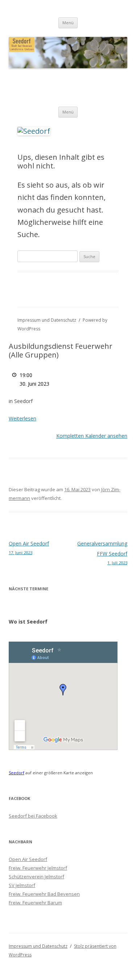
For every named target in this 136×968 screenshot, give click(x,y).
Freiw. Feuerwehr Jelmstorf (38, 868)
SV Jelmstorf (22, 885)
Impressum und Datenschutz (46, 320)
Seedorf (16, 772)
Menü (68, 22)
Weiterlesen (22, 418)
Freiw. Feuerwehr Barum (35, 902)
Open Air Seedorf (29, 547)
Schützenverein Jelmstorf (36, 876)
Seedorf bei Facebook (33, 816)
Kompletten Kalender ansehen (91, 435)
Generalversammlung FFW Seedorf (102, 552)
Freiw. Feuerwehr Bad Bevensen (44, 894)
